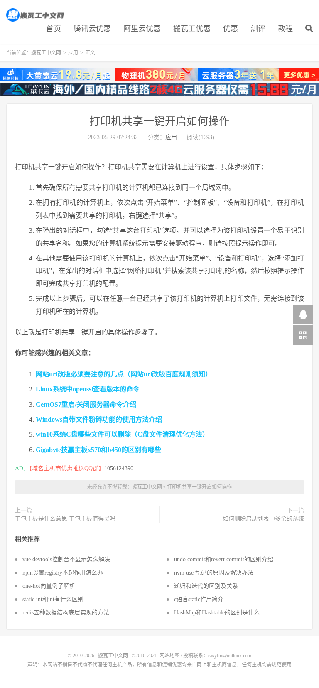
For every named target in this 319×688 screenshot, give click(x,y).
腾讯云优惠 (92, 29)
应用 (73, 53)
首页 (53, 29)
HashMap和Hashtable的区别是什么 (217, 612)
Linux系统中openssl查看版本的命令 (88, 389)
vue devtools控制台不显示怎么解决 (66, 559)
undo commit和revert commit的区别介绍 (223, 559)
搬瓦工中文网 (35, 15)
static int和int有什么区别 (52, 599)
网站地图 (169, 656)
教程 (285, 29)
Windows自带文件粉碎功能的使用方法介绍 (99, 419)
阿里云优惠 (142, 29)
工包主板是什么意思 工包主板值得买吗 (65, 519)
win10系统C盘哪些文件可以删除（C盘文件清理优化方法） (122, 434)
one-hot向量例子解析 (48, 586)
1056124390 (118, 468)
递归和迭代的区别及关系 (206, 586)
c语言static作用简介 (198, 599)
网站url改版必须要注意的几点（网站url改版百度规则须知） (124, 374)
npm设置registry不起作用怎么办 (62, 573)
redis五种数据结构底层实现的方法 (65, 612)
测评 (257, 29)
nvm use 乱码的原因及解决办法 (213, 573)
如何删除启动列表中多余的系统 (263, 519)
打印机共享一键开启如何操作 (159, 121)
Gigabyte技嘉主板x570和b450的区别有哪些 (98, 449)
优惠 (230, 29)
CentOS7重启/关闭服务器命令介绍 (86, 404)
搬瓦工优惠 (192, 29)
